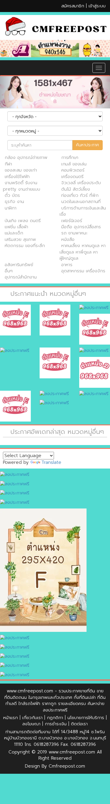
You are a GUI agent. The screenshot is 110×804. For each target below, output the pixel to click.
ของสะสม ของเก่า (21, 170)
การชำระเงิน (56, 724)
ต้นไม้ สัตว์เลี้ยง (75, 189)
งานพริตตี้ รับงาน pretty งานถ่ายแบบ (21, 185)
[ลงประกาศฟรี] (55, 48)
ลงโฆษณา (31, 724)
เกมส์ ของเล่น (74, 164)
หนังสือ (68, 239)
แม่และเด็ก (14, 233)
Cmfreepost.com (67, 766)
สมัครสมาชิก (72, 6)
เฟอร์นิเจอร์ (71, 220)
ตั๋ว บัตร (12, 195)
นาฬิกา (10, 208)
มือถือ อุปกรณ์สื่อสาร (81, 227)
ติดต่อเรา (79, 724)
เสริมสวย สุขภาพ (20, 239)
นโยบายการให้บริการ (85, 717)
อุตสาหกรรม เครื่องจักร (83, 271)
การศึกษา (69, 157)
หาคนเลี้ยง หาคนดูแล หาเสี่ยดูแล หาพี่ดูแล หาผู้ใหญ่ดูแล (83, 251)
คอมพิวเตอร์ (72, 170)
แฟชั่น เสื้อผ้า (16, 227)
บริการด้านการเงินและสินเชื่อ (83, 211)
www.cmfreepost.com (30, 691)
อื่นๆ (9, 271)
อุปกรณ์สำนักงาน (21, 277)
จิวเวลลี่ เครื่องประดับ (81, 182)
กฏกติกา (55, 717)
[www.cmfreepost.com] (55, 27)
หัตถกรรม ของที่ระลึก (25, 245)
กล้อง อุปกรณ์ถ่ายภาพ (26, 157)
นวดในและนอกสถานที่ (81, 201)
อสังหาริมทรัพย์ (19, 264)
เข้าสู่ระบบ (97, 6)
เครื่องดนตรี (72, 176)
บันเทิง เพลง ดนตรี (23, 220)
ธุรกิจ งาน (14, 201)
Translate (51, 462)
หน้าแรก (10, 717)
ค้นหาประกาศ (87, 145)
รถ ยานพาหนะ (74, 233)
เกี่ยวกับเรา (32, 717)
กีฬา (8, 164)
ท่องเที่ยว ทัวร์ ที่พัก (80, 195)
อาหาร (66, 264)
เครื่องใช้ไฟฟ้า (17, 176)
